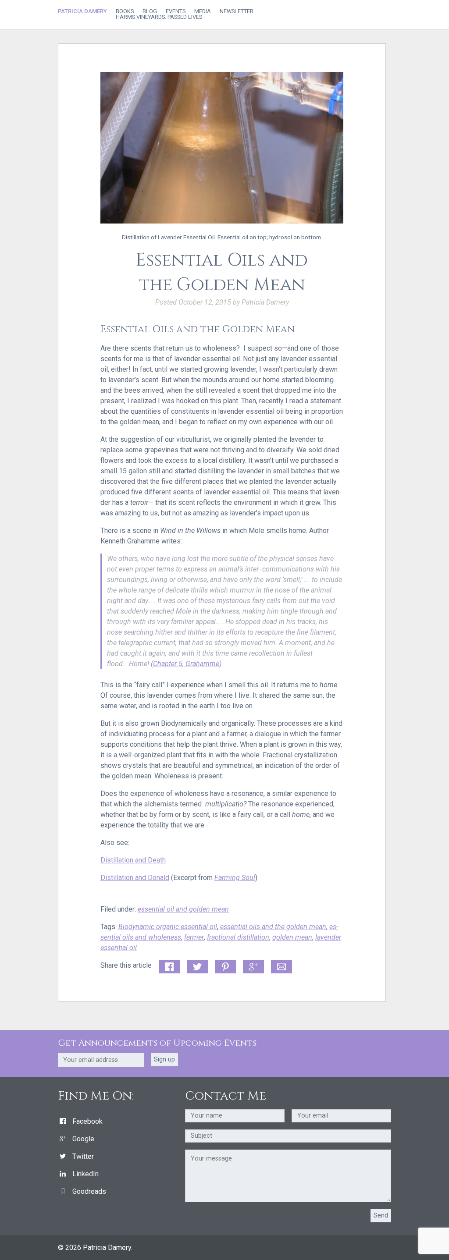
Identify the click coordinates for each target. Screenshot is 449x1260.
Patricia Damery (82, 11)
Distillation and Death (133, 860)
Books (125, 11)
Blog (150, 11)
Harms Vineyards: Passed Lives (159, 17)
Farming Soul (234, 877)
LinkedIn (85, 1174)
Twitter (83, 1156)
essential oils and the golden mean (273, 927)
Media (202, 11)
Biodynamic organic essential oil (167, 927)
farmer (194, 937)
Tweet (196, 965)
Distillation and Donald (134, 877)
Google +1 (253, 967)
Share (167, 965)
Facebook (87, 1121)
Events (175, 11)
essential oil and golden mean (183, 909)
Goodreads (89, 1191)
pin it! (223, 965)
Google (83, 1139)
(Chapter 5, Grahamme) (186, 664)
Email (279, 965)
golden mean (292, 937)
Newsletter (236, 11)
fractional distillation (238, 937)
